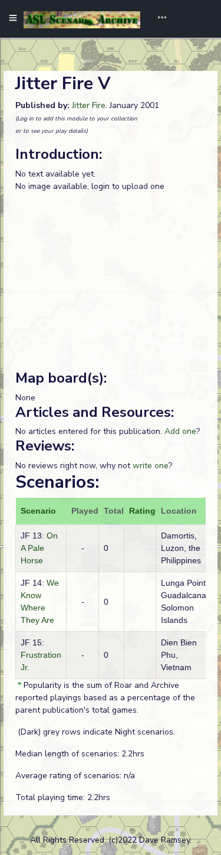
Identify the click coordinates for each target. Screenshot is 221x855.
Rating (142, 510)
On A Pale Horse (39, 548)
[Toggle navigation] (158, 19)
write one (151, 465)
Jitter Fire (88, 105)
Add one (180, 431)
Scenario (38, 510)
